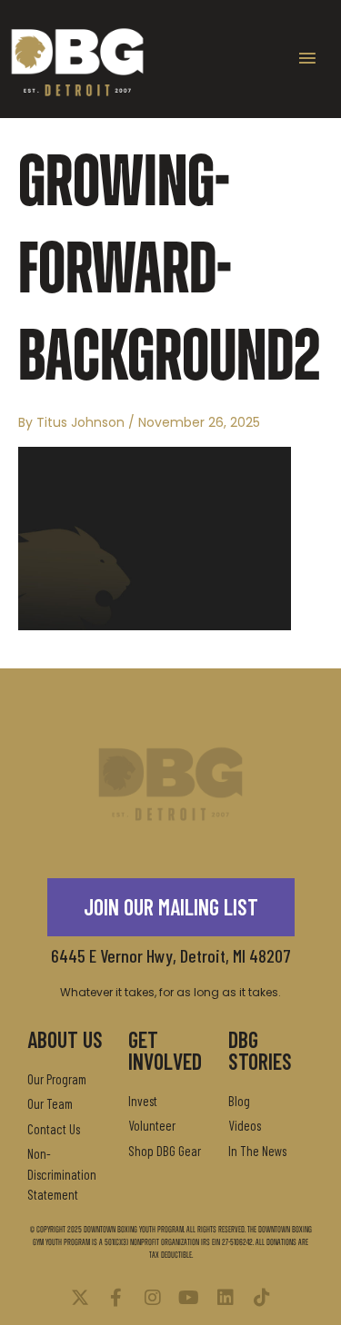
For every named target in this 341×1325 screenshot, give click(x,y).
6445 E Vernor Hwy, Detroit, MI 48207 (171, 955)
